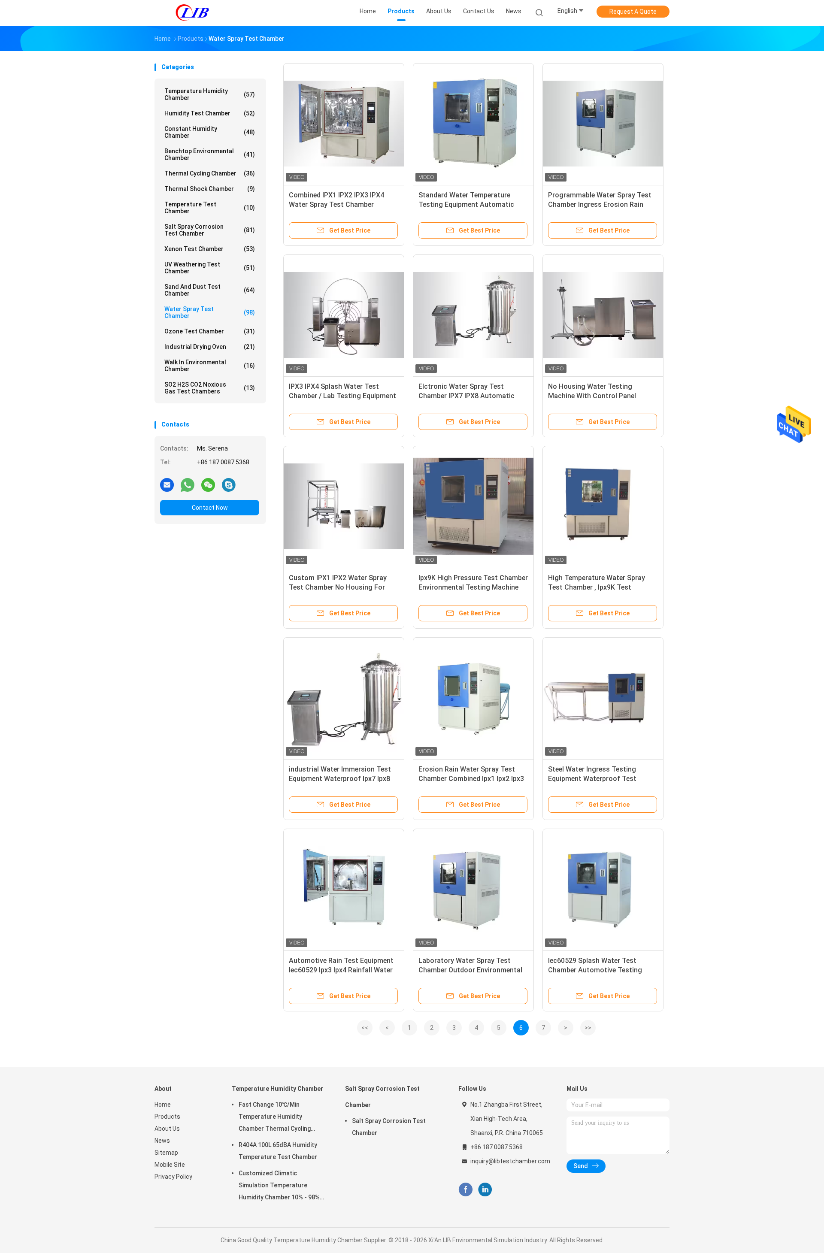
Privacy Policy (173, 1176)
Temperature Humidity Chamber (209, 94)
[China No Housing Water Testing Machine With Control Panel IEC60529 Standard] (603, 315)
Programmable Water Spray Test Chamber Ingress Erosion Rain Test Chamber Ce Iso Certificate (599, 204)
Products (167, 1116)
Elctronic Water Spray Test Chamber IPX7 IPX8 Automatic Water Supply (466, 395)
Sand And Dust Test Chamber (209, 290)
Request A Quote (633, 11)
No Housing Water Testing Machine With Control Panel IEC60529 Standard (592, 395)
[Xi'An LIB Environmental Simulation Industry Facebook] (465, 1189)
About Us (167, 1128)
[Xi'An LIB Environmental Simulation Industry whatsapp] (187, 484)
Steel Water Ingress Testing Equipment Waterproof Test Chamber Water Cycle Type (592, 778)
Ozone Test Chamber (209, 331)
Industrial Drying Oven (209, 346)
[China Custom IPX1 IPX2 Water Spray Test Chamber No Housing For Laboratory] (344, 506)
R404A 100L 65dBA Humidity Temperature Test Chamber (278, 1150)
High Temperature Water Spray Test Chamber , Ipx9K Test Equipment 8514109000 (596, 587)
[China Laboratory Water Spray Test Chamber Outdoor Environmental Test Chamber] (473, 889)
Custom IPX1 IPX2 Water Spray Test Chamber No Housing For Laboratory (338, 587)
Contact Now (210, 507)
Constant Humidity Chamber (209, 132)
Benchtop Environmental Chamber (209, 154)
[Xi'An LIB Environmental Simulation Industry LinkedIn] (485, 1189)
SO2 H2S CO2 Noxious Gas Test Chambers (209, 388)
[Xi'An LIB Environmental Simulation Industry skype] (229, 484)
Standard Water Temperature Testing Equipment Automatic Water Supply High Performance (468, 204)
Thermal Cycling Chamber (209, 173)
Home (162, 1104)
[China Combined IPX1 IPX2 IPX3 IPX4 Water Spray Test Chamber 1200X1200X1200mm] (344, 124)
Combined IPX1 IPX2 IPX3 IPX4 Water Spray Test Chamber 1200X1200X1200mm (336, 204)
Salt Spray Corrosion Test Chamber (209, 230)
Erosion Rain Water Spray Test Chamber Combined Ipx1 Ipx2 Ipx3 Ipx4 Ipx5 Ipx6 (471, 778)
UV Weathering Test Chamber (209, 268)
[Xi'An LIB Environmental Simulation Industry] (192, 13)
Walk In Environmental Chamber (209, 365)
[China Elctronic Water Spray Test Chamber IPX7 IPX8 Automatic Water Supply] (473, 315)
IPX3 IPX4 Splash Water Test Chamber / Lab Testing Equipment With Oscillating (342, 395)
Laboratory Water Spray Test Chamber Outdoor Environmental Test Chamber (470, 970)
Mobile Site (169, 1164)
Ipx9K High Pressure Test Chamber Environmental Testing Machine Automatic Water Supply (473, 587)
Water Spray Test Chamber (209, 312)
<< (364, 1027)
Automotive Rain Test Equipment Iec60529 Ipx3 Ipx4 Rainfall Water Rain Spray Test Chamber (341, 970)
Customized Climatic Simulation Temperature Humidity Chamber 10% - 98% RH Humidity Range (279, 1186)
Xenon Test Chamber (209, 248)
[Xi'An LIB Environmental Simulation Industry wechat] (208, 484)
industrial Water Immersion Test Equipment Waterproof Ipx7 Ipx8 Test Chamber (340, 778)
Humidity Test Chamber (209, 113)
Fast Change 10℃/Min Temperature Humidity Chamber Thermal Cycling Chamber (275, 1118)
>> (588, 1027)
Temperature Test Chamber (209, 208)
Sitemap (166, 1152)
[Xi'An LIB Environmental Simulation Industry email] (167, 484)
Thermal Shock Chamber (209, 188)
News (162, 1140)
